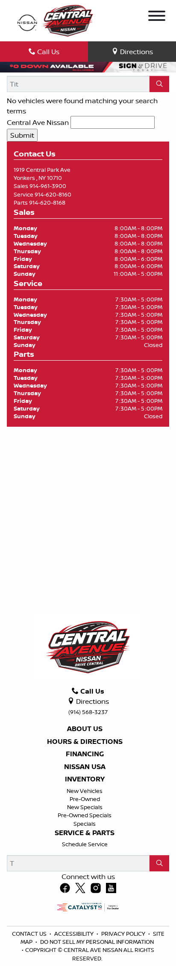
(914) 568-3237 (88, 712)
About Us (85, 729)
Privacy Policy (124, 933)
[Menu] (157, 17)
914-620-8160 (53, 194)
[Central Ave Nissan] (55, 20)
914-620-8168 (47, 202)
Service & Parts (84, 833)
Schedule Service (85, 844)
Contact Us (30, 933)
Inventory (85, 779)
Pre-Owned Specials (84, 815)
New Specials (85, 807)
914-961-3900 (47, 186)
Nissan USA (85, 767)
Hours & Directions (85, 742)
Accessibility (74, 933)
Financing (85, 754)
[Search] (159, 84)
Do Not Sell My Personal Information (97, 942)
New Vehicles (85, 791)
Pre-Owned (85, 799)
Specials (84, 823)
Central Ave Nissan (38, 122)
